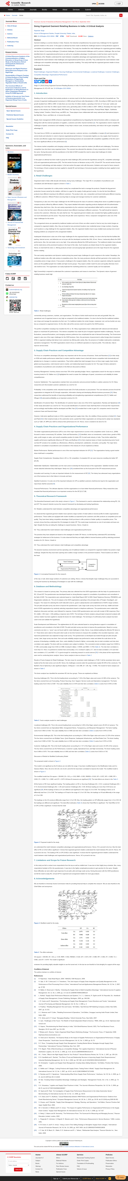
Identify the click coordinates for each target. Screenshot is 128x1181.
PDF (57, 36)
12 (109, 355)
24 (35, 1102)
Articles (21, 10)
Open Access (110, 1158)
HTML (62, 36)
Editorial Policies (61, 1160)
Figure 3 (42, 771)
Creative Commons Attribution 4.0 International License (79, 1146)
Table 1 (68, 183)
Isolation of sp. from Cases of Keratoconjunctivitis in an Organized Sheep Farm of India (17, 98)
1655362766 (13, 297)
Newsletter (9, 126)
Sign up (55, 1178)
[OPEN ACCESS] (98, 3)
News (54, 10)
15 (35, 1054)
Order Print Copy (11, 130)
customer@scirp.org (15, 289)
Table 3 (115, 779)
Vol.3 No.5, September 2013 (81, 22)
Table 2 (97, 647)
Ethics (58, 1158)
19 (119, 403)
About (64, 10)
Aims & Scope (12, 26)
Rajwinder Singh (39, 30)
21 (115, 416)
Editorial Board (12, 37)
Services (76, 10)
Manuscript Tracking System (86, 1158)
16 (111, 392)
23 (79, 440)
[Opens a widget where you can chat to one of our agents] (120, 1177)
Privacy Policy (110, 1169)
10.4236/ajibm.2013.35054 (46, 36)
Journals (33, 10)
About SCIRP (61, 1155)
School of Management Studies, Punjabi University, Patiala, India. (54, 33)
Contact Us (10, 134)
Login (118, 3)
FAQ (7, 138)
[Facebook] (13, 278)
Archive (9, 34)
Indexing (10, 45)
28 (35, 1124)
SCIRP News (86, 1178)
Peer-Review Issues (62, 1166)
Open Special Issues (13, 111)
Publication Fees (13, 42)
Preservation (110, 1163)
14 (35, 1049)
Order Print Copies (83, 1160)
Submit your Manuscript (70, 1178)
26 (71, 468)
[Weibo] (25, 278)
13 (35, 1043)
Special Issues (60, 1172)
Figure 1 (72, 501)
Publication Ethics (111, 1160)
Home (10, 10)
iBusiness (11, 152)
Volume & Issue (82, 1169)
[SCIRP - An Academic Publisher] (18, 3)
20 (76, 408)
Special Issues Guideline (14, 119)
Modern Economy (13, 174)
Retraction (109, 1166)
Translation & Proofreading (85, 1163)
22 (41, 419)
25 (35, 1108)
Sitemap (38, 1166)
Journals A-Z (40, 1158)
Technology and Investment (16, 247)
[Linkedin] (19, 278)
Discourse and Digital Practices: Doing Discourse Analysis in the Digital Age (16, 70)
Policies (109, 1155)
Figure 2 (57, 761)
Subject (38, 1160)
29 (96, 652)
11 (35, 1032)
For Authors (60, 1163)
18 (41, 398)
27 (35, 1119)
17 (35, 1063)
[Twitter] (7, 278)
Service (80, 1155)
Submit (88, 10)
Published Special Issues (15, 115)
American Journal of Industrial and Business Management (52, 22)
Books (44, 10)
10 (35, 1026)
